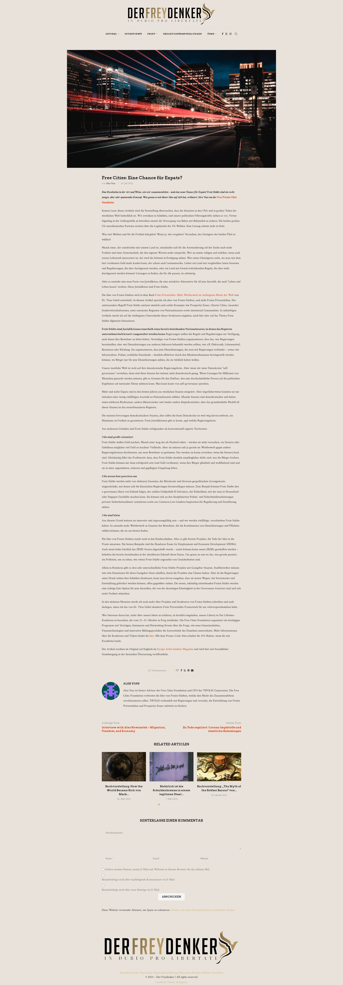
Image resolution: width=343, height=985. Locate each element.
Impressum (146, 973)
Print (151, 33)
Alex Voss (110, 183)
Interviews (133, 33)
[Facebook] (222, 34)
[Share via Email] (192, 670)
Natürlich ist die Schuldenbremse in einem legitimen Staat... (171, 790)
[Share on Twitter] (184, 670)
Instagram (181, 982)
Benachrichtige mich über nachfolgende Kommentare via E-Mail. (138, 879)
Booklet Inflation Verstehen (207, 973)
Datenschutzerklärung (165, 973)
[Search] (236, 34)
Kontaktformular (130, 973)
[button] (107, 778)
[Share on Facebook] (181, 670)
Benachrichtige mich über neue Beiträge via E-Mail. (131, 890)
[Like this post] (177, 670)
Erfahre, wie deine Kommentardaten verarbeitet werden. (203, 910)
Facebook (161, 982)
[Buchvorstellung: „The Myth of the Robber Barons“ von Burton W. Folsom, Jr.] (219, 766)
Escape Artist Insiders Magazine (175, 649)
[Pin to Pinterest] (188, 670)
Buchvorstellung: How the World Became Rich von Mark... (124, 790)
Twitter (171, 982)
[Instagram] (230, 34)
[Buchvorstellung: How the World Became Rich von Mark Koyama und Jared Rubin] (124, 766)
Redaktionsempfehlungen (182, 33)
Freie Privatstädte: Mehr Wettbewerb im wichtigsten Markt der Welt (194, 295)
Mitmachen (185, 973)
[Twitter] (226, 34)
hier (152, 636)
